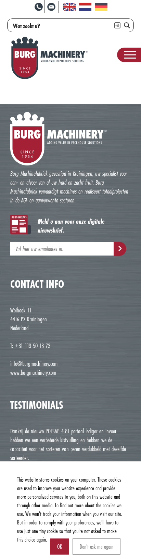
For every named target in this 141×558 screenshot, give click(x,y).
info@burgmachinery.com (33, 363)
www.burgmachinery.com (33, 372)
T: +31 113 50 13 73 (30, 345)
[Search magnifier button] (127, 25)
